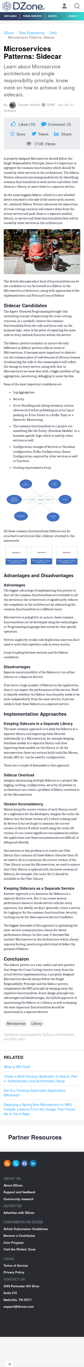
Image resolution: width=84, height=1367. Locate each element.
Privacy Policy (14, 1272)
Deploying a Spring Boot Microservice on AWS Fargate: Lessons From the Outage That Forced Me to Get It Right (39, 1109)
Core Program (14, 1242)
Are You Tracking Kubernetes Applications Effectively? (35, 1092)
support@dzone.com (19, 1306)
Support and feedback (19, 1192)
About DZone (13, 1185)
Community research (19, 1199)
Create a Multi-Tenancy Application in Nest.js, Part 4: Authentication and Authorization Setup (40, 1078)
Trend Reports (32, 16)
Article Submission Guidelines (26, 1229)
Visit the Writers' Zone (19, 1249)
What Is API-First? (17, 1066)
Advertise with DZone (19, 1212)
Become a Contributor (19, 1235)
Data (53, 32)
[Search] (77, 6)
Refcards (10, 16)
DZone (9, 32)
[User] (64, 6)
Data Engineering (32, 32)
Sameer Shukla (29, 104)
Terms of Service (16, 1265)
